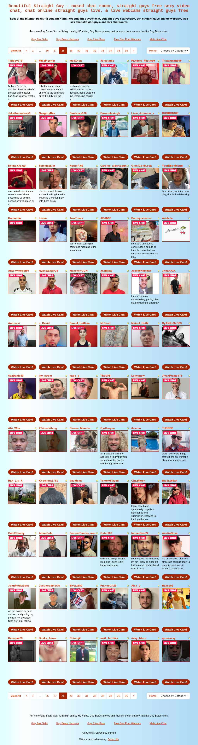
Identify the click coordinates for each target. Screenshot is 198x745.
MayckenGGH (79, 270)
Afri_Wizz (14, 428)
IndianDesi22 (139, 533)
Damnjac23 (15, 638)
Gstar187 (106, 533)
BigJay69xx (169, 480)
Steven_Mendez (80, 428)
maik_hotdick (109, 638)
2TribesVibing (48, 428)
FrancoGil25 (108, 585)
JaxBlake (106, 270)
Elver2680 (76, 585)
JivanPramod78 (172, 375)
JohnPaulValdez (18, 585)
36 (126, 50)
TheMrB (105, 375)
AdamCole (45, 533)
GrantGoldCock (141, 165)
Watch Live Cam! (22, 104)
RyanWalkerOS (48, 270)
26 (47, 50)
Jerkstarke (107, 60)
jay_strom (45, 375)
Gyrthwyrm (107, 428)
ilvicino (136, 428)
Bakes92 (167, 585)
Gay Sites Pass (96, 39)
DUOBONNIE (170, 113)
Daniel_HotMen (80, 323)
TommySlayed (109, 480)
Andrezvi (14, 323)
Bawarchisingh (110, 113)
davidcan (76, 480)
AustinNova (170, 533)
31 (86, 50)
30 (78, 50)
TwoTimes (76, 218)
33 (102, 50)
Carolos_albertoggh (113, 165)
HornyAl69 (76, 165)
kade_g (74, 375)
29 (71, 50)
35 (118, 50)
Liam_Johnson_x (142, 113)
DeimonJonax (17, 165)
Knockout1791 (48, 480)
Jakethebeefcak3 (19, 113)
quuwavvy (169, 638)
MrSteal (105, 323)
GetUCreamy (16, 533)
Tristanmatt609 (172, 60)
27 (55, 50)
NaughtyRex (47, 113)
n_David (44, 323)
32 (94, 50)
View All (16, 50)
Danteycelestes (141, 218)
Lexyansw (138, 375)
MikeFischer (47, 60)
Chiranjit (75, 638)
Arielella (167, 218)
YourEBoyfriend (172, 165)
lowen (43, 218)
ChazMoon (138, 480)
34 (110, 50)
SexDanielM (16, 375)
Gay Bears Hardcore (67, 39)
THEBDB (167, 428)
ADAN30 (105, 218)
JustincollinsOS (49, 585)
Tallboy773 (15, 60)
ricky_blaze (138, 638)
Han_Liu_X (15, 480)
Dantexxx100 (78, 113)
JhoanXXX (169, 270)
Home (153, 50)
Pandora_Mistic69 (143, 60)
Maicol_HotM (139, 323)
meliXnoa (76, 60)
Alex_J (135, 585)
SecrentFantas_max (83, 533)
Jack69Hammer (141, 270)
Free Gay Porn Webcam (127, 39)
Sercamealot (47, 165)
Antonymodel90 (18, 270)
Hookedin (14, 218)
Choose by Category (174, 50)
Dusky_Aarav (47, 638)
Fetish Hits (113, 739)
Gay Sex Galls (39, 39)
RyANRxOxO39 (172, 323)
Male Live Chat (158, 39)
